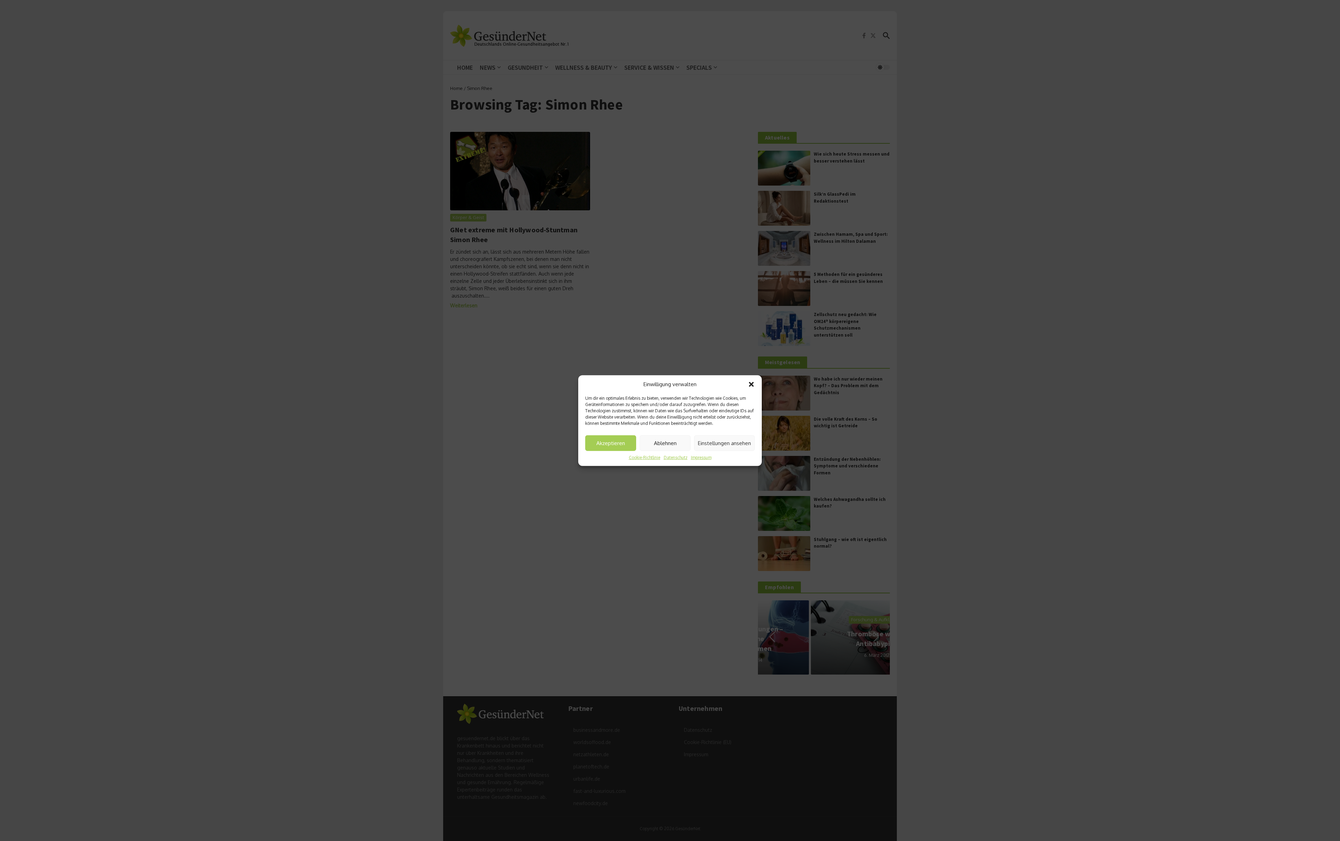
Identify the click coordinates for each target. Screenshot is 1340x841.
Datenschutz (675, 457)
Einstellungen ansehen (724, 443)
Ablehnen (665, 443)
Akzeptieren (610, 443)
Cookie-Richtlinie (644, 457)
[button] (751, 384)
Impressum (701, 457)
